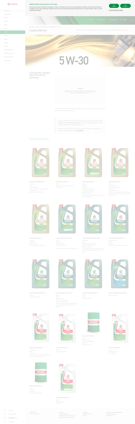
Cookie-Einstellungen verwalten (116, 10)
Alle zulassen (114, 6)
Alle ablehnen (125, 6)
